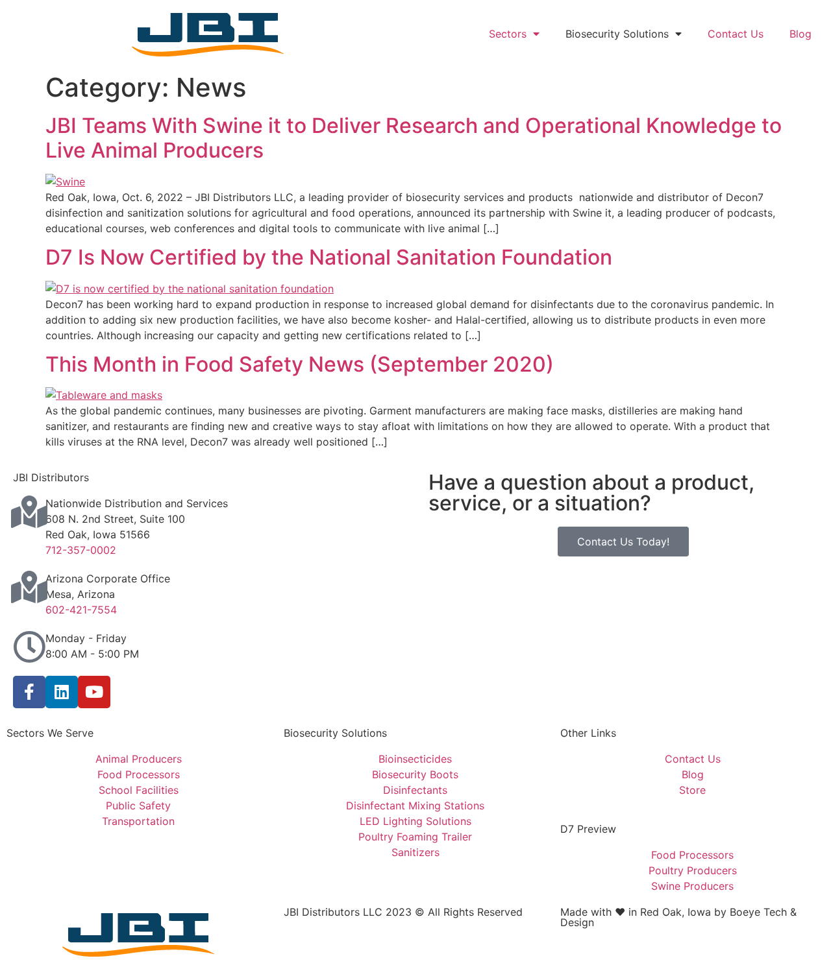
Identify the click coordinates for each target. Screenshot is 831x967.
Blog (800, 33)
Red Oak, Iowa (675, 911)
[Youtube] (94, 692)
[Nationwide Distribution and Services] (29, 511)
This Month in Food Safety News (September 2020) (299, 364)
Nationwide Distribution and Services (136, 503)
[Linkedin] (61, 692)
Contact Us (735, 33)
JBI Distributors (51, 477)
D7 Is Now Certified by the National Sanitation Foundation (328, 257)
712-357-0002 (80, 549)
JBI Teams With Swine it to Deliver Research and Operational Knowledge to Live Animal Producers (413, 138)
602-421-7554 (81, 609)
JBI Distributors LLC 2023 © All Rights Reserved (403, 911)
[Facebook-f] (29, 692)
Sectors (508, 33)
